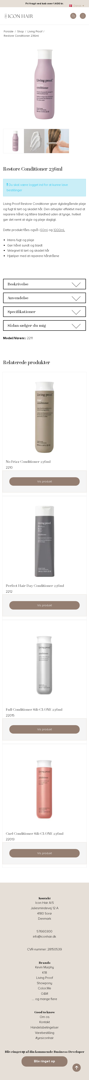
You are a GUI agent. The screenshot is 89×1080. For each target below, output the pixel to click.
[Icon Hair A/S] (18, 16)
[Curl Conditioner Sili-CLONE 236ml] (44, 789)
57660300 (44, 931)
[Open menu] (83, 16)
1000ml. (59, 230)
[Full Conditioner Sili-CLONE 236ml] (44, 665)
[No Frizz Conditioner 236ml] (44, 417)
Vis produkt (44, 481)
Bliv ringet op (44, 1061)
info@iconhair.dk (44, 937)
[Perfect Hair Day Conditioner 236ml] (44, 541)
